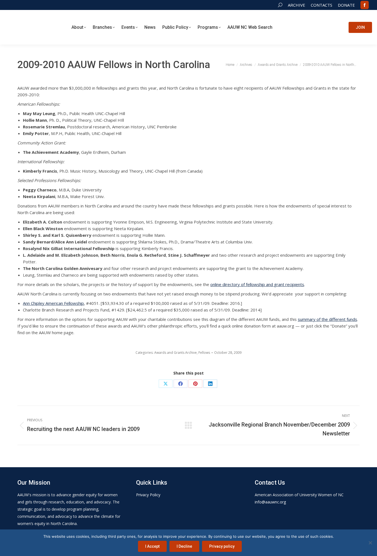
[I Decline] (370, 542)
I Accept (152, 546)
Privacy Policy (148, 494)
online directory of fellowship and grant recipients (257, 284)
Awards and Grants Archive (175, 352)
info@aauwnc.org (270, 502)
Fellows (204, 352)
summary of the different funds (327, 319)
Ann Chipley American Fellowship (53, 303)
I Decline (184, 546)
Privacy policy (222, 546)
